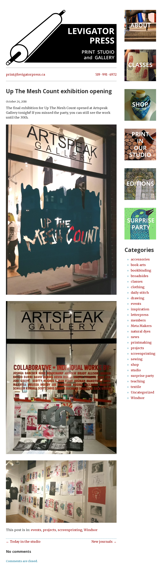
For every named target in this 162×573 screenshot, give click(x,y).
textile (136, 387)
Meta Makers (141, 326)
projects (49, 530)
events (36, 530)
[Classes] (140, 80)
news (135, 337)
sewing (136, 359)
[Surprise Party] (140, 238)
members (138, 320)
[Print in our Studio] (140, 159)
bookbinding (141, 270)
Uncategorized (142, 392)
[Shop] (140, 120)
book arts (138, 265)
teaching (138, 381)
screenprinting (70, 530)
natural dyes (141, 331)
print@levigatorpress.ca (25, 74)
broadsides (139, 276)
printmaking (141, 342)
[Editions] (140, 199)
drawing (137, 298)
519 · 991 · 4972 (106, 74)
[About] (140, 40)
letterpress (140, 315)
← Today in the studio (23, 542)
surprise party (142, 376)
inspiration (140, 309)
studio (136, 370)
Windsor (91, 530)
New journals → (104, 542)
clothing (137, 287)
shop (135, 365)
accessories (140, 259)
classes (137, 281)
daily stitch (140, 293)
